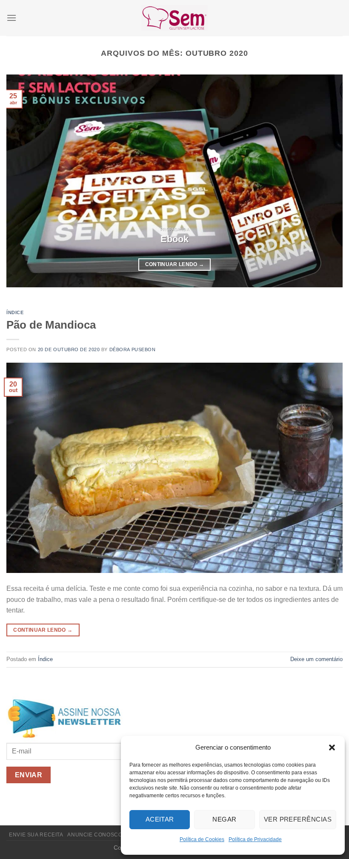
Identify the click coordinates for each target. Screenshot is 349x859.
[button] (332, 747)
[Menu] (11, 17)
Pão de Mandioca (51, 325)
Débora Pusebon (132, 349)
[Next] (325, 181)
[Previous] (23, 181)
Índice (14, 312)
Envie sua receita (36, 835)
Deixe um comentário (316, 659)
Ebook (174, 239)
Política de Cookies (202, 839)
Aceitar (160, 819)
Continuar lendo (174, 264)
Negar (224, 819)
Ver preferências (298, 819)
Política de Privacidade (255, 839)
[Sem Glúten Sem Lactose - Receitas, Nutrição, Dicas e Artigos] (174, 17)
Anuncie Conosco (94, 835)
